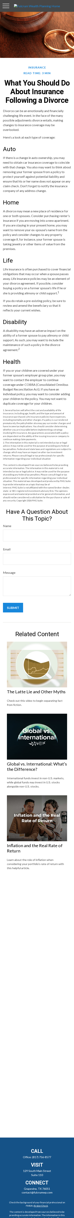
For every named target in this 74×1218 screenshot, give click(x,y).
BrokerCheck (41, 1205)
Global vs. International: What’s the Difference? (37, 766)
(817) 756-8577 (41, 1157)
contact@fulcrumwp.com (37, 1192)
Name (7, 526)
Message (9, 572)
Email (6, 549)
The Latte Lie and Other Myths (36, 691)
